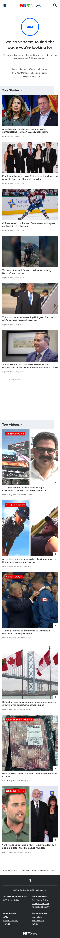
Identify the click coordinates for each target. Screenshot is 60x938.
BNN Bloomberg (10, 920)
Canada (23, 69)
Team (53, 870)
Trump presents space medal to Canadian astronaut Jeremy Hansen (26, 632)
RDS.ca (35, 924)
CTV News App (10, 870)
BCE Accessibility (11, 900)
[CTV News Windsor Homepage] (30, 5)
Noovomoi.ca (38, 920)
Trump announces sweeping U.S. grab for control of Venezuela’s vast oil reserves (29, 319)
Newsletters (43, 870)
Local (14, 69)
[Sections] (5, 5)
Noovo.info (37, 917)
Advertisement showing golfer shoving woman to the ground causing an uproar (29, 560)
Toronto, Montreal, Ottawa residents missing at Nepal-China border (28, 272)
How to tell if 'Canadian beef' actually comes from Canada (29, 775)
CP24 (5, 917)
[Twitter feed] (30, 880)
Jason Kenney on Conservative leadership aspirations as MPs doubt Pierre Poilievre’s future (30, 366)
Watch (32, 69)
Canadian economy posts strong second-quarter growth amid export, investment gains (29, 703)
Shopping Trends (39, 73)
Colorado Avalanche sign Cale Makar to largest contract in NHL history (28, 225)
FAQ (34, 870)
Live (38, 76)
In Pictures (42, 69)
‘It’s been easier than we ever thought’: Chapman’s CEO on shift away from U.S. (24, 489)
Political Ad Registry (41, 907)
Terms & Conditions (40, 903)
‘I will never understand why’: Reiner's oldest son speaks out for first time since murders (29, 846)
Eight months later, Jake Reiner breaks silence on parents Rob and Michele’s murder (30, 177)
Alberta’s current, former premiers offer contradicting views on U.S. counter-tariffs (25, 130)
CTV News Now (27, 76)
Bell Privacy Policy (40, 900)
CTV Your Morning (20, 73)
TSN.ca (6, 924)
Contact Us (25, 870)
